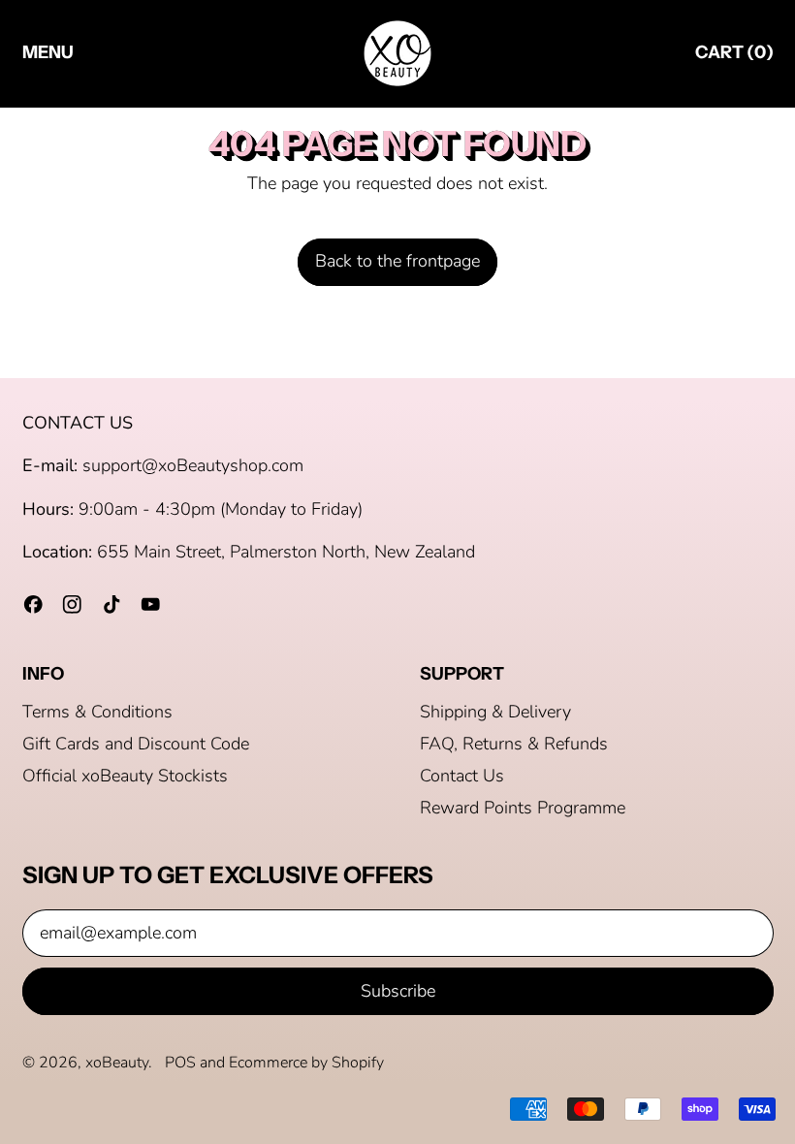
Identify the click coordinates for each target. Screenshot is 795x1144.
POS (180, 1062)
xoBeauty (116, 1062)
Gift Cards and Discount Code (135, 743)
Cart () (734, 57)
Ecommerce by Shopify (306, 1062)
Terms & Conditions (97, 711)
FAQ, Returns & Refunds (514, 743)
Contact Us (462, 775)
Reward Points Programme (522, 807)
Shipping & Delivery (495, 711)
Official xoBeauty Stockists (125, 775)
